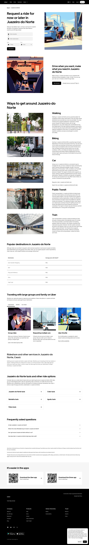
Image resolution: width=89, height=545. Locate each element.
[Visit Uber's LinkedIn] (7, 527)
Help (73, 2)
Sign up (82, 2)
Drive (15, 2)
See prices (11, 48)
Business (20, 2)
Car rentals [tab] (24, 304)
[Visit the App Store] (20, 533)
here (81, 537)
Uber (5, 2)
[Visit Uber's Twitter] (17, 527)
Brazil (8, 7)
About (24, 2)
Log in (77, 2)
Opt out (79, 541)
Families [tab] (18, 304)
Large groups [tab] (11, 304)
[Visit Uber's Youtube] (10, 527)
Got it (85, 541)
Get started (56, 83)
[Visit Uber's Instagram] (14, 527)
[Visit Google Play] (11, 533)
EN (69, 2)
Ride (11, 2)
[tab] (29, 304)
